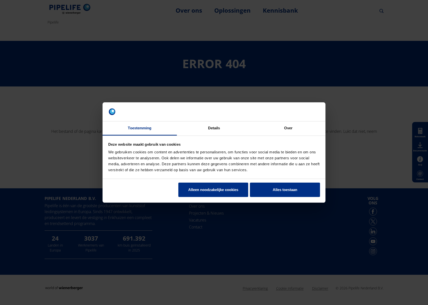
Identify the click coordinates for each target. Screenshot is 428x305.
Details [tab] (214, 128)
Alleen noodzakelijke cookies (213, 190)
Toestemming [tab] (139, 128)
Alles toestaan (285, 190)
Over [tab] (288, 128)
